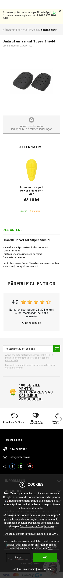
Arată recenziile (31, 322)
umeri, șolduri (49, 29)
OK (45, 557)
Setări (18, 557)
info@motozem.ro (20, 457)
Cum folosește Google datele (37, 526)
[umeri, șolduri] (31, 81)
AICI (50, 548)
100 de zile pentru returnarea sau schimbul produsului (36, 392)
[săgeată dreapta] (59, 419)
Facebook (12, 464)
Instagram (21, 464)
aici (49, 569)
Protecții (34, 29)
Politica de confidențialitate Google (23, 357)
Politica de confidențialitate (43, 522)
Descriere (13, 230)
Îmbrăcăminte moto (16, 29)
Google (7, 497)
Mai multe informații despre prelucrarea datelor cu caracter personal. (30, 366)
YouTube (30, 464)
